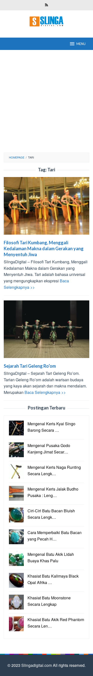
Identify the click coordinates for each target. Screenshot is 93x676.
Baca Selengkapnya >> (45, 392)
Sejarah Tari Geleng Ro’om (30, 366)
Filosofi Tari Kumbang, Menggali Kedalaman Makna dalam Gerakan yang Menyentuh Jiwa (44, 248)
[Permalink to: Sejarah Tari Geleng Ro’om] (46, 331)
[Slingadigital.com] (46, 21)
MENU (81, 44)
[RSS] (46, 5)
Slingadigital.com (37, 665)
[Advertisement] (46, 101)
